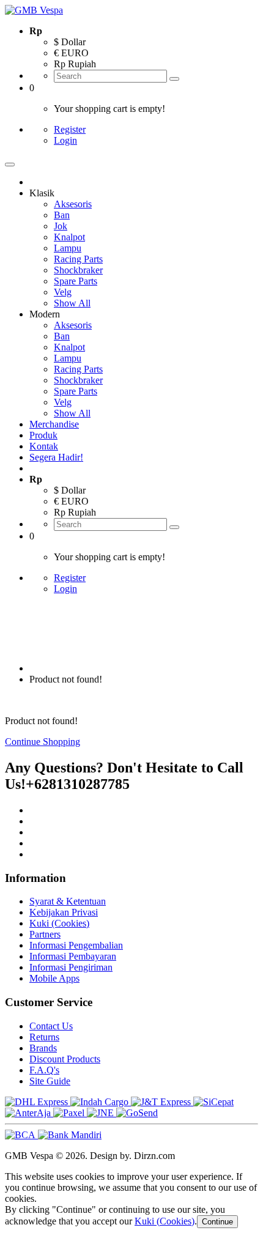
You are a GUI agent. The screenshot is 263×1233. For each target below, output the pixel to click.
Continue (217, 1221)
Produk (43, 435)
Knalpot (69, 237)
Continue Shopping (42, 741)
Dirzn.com (154, 1155)
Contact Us (51, 1026)
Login (65, 140)
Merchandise (54, 424)
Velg (63, 292)
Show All (72, 303)
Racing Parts (78, 259)
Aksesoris (73, 204)
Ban (62, 215)
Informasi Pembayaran (72, 956)
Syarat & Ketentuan (67, 901)
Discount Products (64, 1059)
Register (70, 129)
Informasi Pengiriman (71, 967)
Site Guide (49, 1081)
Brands (43, 1048)
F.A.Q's (44, 1070)
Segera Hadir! (56, 457)
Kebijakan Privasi (63, 912)
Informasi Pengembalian (76, 945)
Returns (44, 1037)
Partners (45, 934)
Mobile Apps (54, 978)
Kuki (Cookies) (59, 923)
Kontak (43, 446)
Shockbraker (78, 270)
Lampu (67, 248)
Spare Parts (75, 281)
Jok (60, 226)
